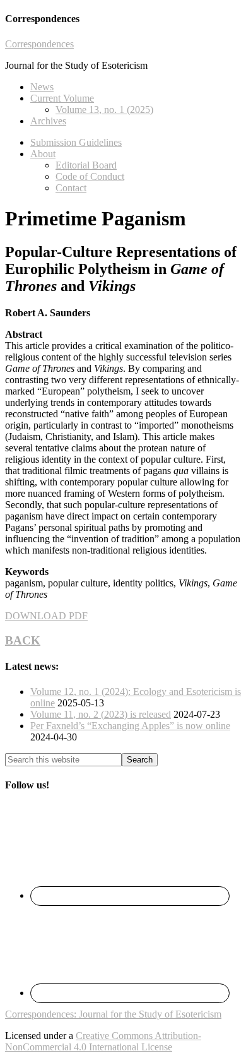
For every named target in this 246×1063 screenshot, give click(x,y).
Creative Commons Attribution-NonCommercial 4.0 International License (103, 1041)
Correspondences (39, 44)
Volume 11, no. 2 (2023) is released (100, 714)
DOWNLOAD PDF (46, 615)
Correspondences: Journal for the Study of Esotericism (113, 1014)
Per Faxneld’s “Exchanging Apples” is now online (130, 725)
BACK (22, 640)
